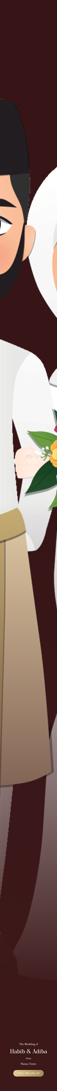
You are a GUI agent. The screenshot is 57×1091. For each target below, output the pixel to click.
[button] (28, 1073)
